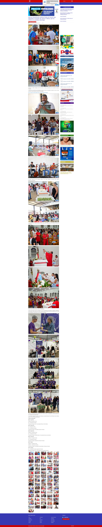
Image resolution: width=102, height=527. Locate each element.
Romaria (29, 522)
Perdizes (41, 521)
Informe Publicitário (63, 16)
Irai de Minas (52, 518)
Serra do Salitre (53, 521)
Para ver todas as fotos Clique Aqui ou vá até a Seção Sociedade (38, 92)
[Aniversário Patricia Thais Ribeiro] (67, 141)
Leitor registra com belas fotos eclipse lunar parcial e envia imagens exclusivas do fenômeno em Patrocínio (67, 10)
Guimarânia (29, 518)
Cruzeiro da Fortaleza (53, 517)
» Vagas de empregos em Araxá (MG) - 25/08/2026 (67, 81)
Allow (56, 4)
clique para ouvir (67, 56)
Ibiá (40, 518)
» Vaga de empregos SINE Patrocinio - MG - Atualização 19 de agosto (66, 84)
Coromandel (41, 517)
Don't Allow (52, 4)
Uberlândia (52, 522)
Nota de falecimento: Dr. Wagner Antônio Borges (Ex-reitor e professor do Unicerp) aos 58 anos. (66, 14)
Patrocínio (29, 521)
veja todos (71, 135)
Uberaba (41, 522)
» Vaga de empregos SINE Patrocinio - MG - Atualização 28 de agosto (66, 76)
